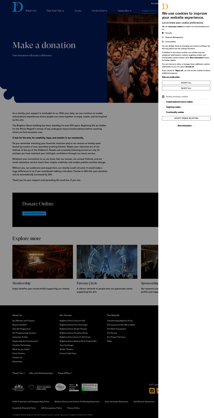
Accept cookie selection (186, 118)
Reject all (186, 88)
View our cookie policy (171, 77)
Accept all (186, 83)
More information (185, 125)
